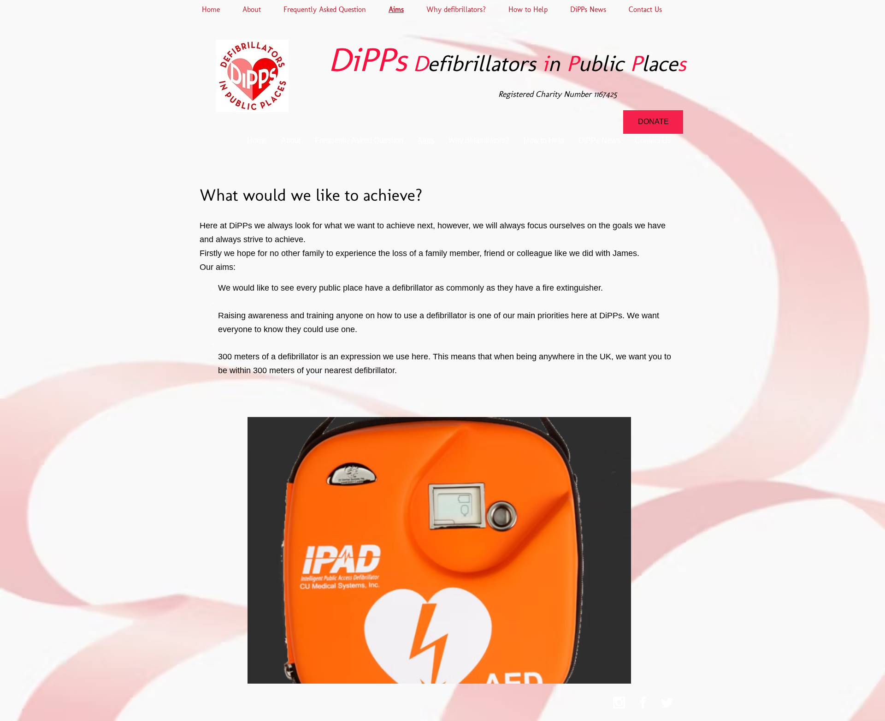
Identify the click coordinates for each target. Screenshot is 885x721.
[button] (439, 550)
